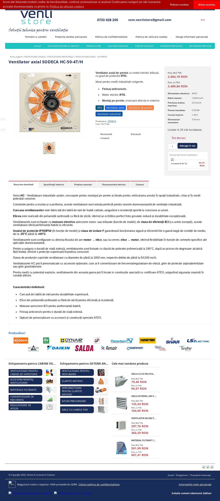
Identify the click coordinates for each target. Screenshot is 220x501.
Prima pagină (16, 56)
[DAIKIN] (59, 348)
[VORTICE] (46, 340)
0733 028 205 (107, 20)
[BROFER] (185, 348)
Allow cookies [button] (206, 4)
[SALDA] (84, 348)
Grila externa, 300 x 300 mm (143, 396)
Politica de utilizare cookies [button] (67, 6)
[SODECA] (21, 340)
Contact (140, 184)
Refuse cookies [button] (179, 4)
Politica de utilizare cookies (151, 36)
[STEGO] (33, 348)
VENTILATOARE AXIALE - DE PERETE (91, 56)
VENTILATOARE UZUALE (34, 56)
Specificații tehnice (54, 184)
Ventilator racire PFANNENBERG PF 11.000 (143, 418)
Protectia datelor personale (71, 36)
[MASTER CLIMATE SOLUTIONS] (147, 340)
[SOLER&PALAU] (97, 340)
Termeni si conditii (36, 36)
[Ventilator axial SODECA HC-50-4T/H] (50, 137)
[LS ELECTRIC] (198, 340)
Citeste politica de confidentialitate (99, 484)
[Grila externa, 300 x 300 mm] (121, 403)
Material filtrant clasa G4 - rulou (143, 440)
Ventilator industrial (109, 114)
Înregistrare (182, 475)
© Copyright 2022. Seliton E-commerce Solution (32, 474)
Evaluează (136, 134)
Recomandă (106, 134)
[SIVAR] (173, 340)
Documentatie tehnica (113, 184)
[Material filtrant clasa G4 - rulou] (121, 447)
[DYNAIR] (71, 340)
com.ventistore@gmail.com (149, 20)
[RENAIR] (109, 348)
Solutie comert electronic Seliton (191, 493)
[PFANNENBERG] (122, 340)
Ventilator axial (115, 107)
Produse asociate (83, 184)
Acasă (171, 475)
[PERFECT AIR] (160, 348)
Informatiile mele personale (195, 484)
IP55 (99, 107)
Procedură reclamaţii (200, 475)
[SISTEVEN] (135, 348)
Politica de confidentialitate (111, 36)
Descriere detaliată (23, 184)
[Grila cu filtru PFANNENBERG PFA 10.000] (121, 381)
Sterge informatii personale (192, 36)
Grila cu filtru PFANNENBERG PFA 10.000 (143, 373)
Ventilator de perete (140, 107)
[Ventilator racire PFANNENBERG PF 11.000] (121, 425)
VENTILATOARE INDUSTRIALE (60, 56)
